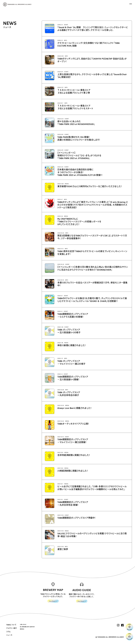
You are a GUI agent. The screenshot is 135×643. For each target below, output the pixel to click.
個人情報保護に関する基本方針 (27, 626)
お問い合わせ (23, 624)
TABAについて (11, 625)
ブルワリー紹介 (11, 628)
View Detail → (53, 601)
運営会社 (22, 629)
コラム (8, 632)
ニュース (9, 635)
